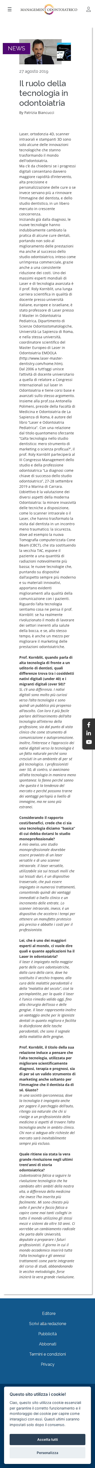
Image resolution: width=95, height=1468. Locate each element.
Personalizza (47, 1453)
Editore (48, 1313)
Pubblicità (47, 1333)
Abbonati (47, 1344)
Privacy (47, 1364)
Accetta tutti (47, 1439)
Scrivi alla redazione (47, 1323)
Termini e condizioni (47, 1354)
